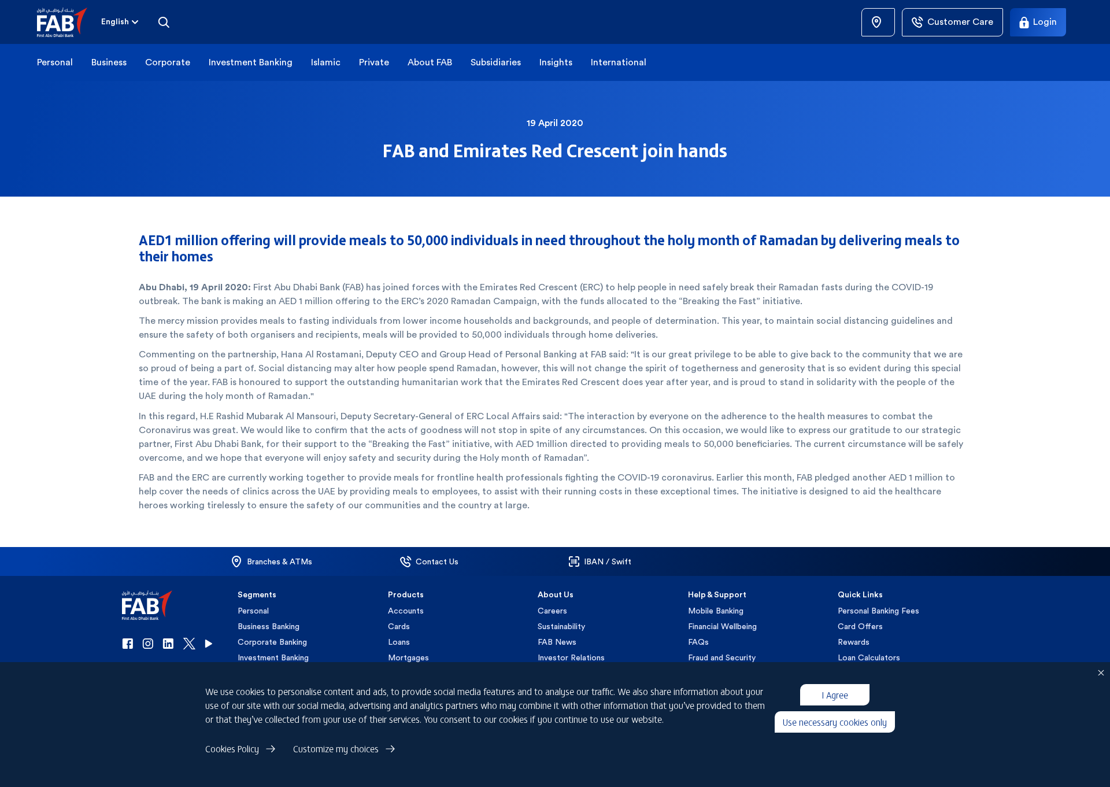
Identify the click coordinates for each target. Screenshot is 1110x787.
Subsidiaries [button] (496, 62)
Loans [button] (399, 641)
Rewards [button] (854, 641)
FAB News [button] (557, 641)
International (618, 62)
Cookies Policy (232, 748)
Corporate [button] (167, 62)
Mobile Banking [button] (715, 610)
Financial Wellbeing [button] (722, 626)
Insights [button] (555, 62)
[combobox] (120, 22)
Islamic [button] (326, 62)
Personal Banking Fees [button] (878, 610)
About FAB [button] (430, 62)
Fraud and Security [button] (722, 657)
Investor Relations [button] (571, 657)
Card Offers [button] (860, 626)
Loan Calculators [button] (869, 657)
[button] (69, 22)
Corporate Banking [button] (272, 641)
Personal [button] (55, 62)
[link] (878, 22)
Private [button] (374, 62)
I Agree (835, 694)
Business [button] (109, 62)
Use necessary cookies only (835, 721)
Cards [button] (399, 626)
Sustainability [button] (561, 626)
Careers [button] (552, 610)
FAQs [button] (698, 641)
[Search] (163, 22)
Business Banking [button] (268, 626)
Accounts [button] (406, 610)
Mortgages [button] (408, 657)
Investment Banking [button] (251, 62)
